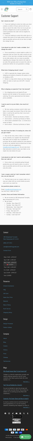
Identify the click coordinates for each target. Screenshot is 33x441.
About (5, 338)
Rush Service (6, 308)
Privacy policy (17, 437)
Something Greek (14, 435)
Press (4, 353)
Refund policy (9, 437)
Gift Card (5, 293)
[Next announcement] (30, 3)
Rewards (5, 301)
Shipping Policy (7, 312)
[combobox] (22, 9)
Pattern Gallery (7, 327)
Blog (4, 342)
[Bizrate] (30, 440)
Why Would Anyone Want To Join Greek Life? (15, 371)
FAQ (4, 289)
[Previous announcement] (3, 3)
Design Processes (8, 323)
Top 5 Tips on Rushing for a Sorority (12, 385)
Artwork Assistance (8, 286)
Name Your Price (8, 297)
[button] (2, 9)
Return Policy (7, 305)
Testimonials (6, 361)
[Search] (27, 9)
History (5, 350)
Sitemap (5, 357)
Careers (5, 346)
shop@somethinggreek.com (11, 147)
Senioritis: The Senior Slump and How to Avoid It (16, 399)
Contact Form (7, 250)
